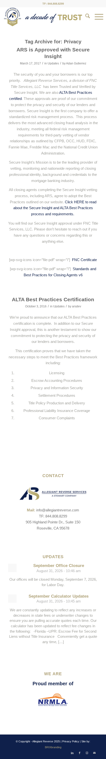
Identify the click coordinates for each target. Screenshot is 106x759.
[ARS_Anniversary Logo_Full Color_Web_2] (43, 17)
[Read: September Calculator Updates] (12, 598)
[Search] (85, 17)
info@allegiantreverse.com (57, 510)
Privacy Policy (70, 741)
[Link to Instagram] (87, 753)
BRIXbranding (53, 747)
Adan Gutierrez (76, 63)
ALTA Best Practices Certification (53, 299)
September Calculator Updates (58, 596)
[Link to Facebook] (79, 753)
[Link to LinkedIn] (72, 753)
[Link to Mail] (94, 753)
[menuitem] (85, 17)
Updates (53, 63)
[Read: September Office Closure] (12, 568)
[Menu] (96, 17)
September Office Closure (58, 565)
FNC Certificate (84, 260)
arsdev (76, 306)
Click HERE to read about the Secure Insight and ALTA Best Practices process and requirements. (54, 208)
